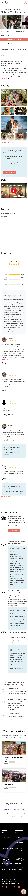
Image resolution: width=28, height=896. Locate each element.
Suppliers (17, 827)
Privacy (13, 883)
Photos (12, 49)
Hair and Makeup (19, 842)
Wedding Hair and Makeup (19, 816)
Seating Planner (6, 835)
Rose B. (6, 363)
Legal (18, 883)
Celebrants (17, 837)
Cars (16, 840)
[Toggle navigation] (3, 2)
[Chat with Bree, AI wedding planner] (23, 891)
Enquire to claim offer (10, 172)
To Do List (4, 830)
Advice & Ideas (18, 848)
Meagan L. (8, 414)
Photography (18, 835)
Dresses (17, 832)
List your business (7, 873)
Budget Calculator (6, 837)
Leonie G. (7, 479)
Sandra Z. (8, 440)
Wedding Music (6, 816)
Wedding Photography (19, 813)
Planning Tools (6, 827)
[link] (2, 887)
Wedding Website (6, 840)
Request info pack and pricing (14, 39)
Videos (19, 49)
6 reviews (6, 31)
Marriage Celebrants (19, 809)
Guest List (4, 832)
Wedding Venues (7, 809)
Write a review (14, 270)
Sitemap (7, 883)
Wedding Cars (7, 813)
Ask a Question (18, 850)
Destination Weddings (7, 848)
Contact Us (18, 853)
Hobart (4, 5)
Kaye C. (6, 390)
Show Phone (5, 35)
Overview (5, 49)
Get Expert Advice (13, 530)
